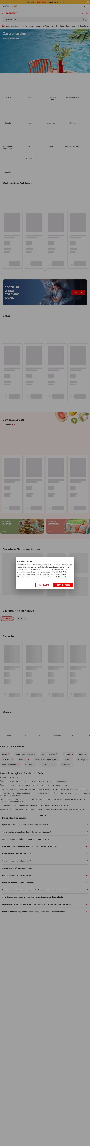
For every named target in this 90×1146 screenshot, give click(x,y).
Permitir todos (63, 585)
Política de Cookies (63, 577)
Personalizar (43, 585)
